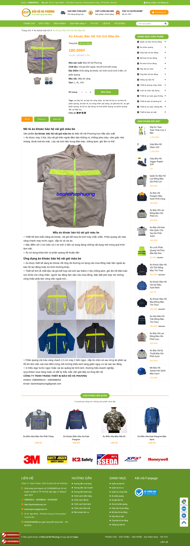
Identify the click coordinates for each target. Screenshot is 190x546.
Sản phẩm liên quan (95, 396)
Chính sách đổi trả (81, 500)
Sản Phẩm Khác (77, 23)
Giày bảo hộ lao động (149, 53)
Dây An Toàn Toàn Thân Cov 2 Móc (158, 130)
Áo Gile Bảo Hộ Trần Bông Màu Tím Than (157, 319)
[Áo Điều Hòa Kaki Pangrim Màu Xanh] (152, 420)
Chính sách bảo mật (82, 508)
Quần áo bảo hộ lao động (151, 42)
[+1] (85, 113)
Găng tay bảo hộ (147, 80)
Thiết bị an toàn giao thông (151, 96)
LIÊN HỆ (106, 23)
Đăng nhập (150, 3)
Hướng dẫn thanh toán (83, 492)
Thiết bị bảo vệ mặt (148, 112)
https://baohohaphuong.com (35, 504)
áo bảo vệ (84, 103)
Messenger (184, 519)
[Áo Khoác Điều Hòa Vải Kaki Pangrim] (76, 420)
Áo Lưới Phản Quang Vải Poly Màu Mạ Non (157, 250)
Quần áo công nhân (119, 492)
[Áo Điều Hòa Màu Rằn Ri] (114, 420)
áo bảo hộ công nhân (93, 100)
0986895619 (33, 3)
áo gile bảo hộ (117, 103)
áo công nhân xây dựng (99, 103)
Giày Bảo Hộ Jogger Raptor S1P (156, 161)
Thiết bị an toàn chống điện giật (153, 107)
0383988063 (41, 500)
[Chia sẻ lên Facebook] (78, 113)
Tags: (71, 100)
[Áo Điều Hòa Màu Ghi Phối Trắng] (38, 420)
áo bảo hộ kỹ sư (110, 100)
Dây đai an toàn (147, 69)
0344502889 (52, 500)
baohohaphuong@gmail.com (46, 383)
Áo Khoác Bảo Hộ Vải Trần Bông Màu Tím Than (158, 267)
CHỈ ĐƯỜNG (119, 23)
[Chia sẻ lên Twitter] (80, 113)
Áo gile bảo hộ (117, 500)
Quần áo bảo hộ (118, 483)
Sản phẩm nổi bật (149, 121)
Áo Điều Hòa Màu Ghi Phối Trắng (38, 436)
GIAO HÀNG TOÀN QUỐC (76, 11)
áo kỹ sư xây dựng (88, 106)
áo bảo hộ (78, 100)
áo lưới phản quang (105, 106)
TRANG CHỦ (29, 23)
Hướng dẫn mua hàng (83, 483)
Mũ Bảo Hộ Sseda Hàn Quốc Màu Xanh (158, 371)
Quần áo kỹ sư (118, 488)
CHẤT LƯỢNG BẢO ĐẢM (104, 11)
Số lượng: (73, 92)
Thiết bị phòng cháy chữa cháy (153, 85)
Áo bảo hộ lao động (148, 63)
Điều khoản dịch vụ (81, 512)
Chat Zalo (184, 512)
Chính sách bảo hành (82, 504)
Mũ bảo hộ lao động (148, 58)
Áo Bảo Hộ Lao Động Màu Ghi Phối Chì (157, 213)
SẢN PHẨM (59, 23)
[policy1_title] (63, 13)
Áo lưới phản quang (119, 504)
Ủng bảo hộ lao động (149, 74)
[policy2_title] (90, 12)
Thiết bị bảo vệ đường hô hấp (152, 101)
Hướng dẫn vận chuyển (83, 488)
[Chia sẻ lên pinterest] (83, 113)
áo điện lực (77, 110)
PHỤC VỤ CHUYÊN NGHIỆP (132, 11)
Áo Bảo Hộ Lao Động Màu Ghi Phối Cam (157, 336)
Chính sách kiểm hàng (83, 496)
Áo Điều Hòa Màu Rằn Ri (114, 436)
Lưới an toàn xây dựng (149, 90)
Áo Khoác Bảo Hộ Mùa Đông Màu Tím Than (158, 302)
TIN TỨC (94, 23)
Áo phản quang (146, 47)
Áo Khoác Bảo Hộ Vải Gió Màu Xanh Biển (158, 285)
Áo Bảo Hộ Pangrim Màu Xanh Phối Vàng (157, 196)
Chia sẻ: (72, 113)
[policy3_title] (118, 12)
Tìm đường (183, 505)
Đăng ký (164, 3)
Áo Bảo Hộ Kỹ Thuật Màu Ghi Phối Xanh (157, 353)
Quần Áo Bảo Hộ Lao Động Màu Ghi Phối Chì (158, 179)
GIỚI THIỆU (44, 23)
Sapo (75, 537)
